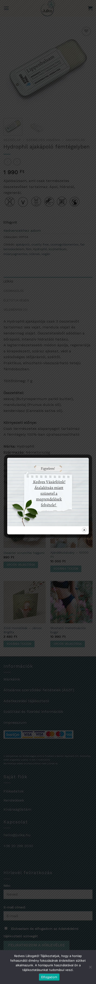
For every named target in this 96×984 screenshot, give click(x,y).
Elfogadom (49, 977)
